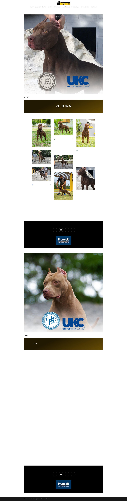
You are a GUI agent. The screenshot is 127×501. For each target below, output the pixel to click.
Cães (49, 7)
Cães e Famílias (85, 7)
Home (31, 7)
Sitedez (48, 499)
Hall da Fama (75, 7)
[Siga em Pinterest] (73, 230)
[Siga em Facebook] (55, 230)
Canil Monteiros (32, 499)
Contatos (94, 7)
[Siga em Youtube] (67, 230)
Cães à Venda (66, 7)
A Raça (44, 7)
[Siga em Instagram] (61, 230)
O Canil (37, 7)
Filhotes (56, 7)
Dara (26, 335)
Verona (27, 97)
